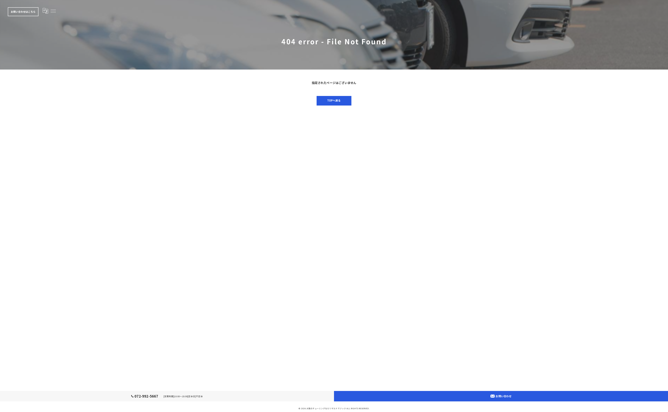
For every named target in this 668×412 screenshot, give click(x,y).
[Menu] (53, 11)
